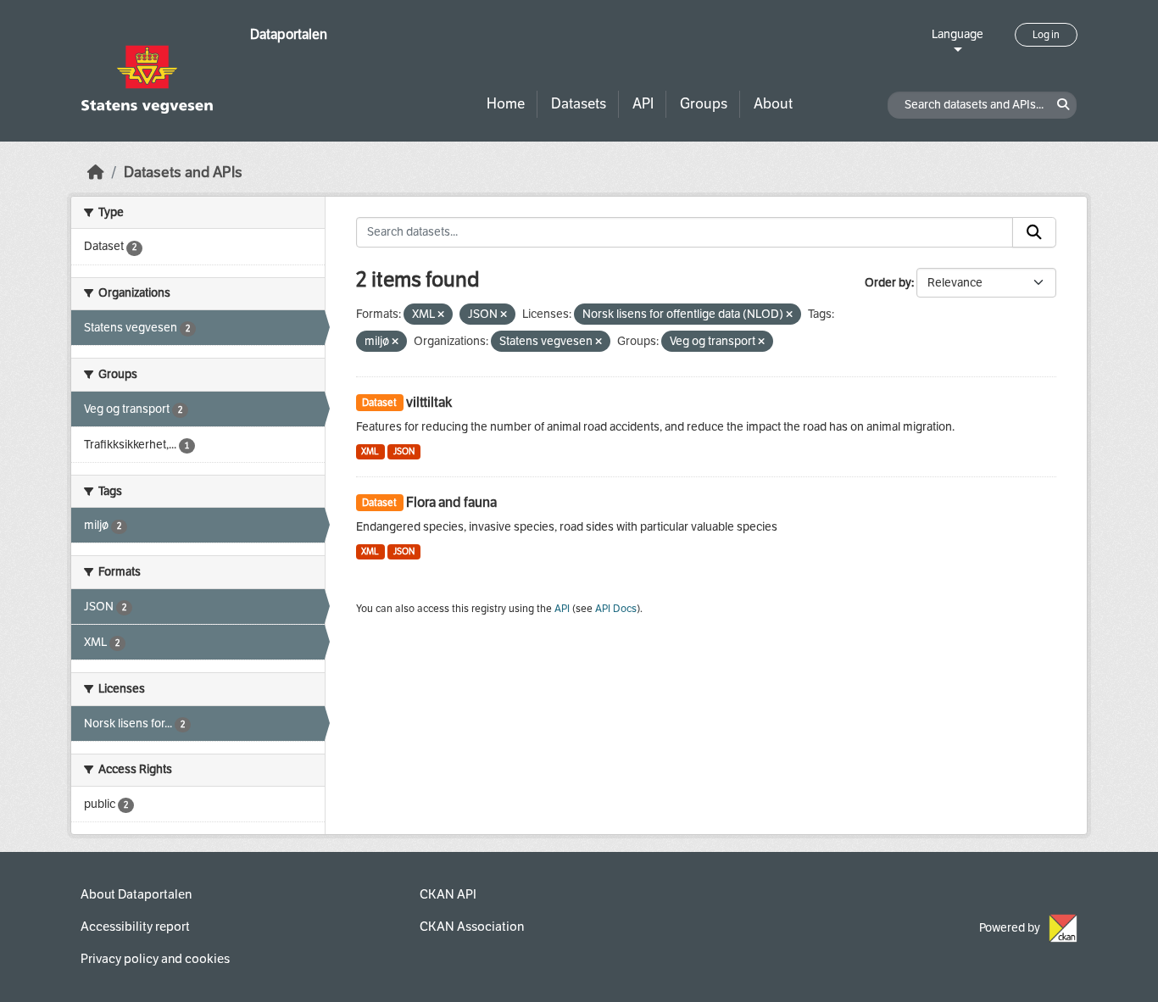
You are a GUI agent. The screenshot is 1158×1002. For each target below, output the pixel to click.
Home (506, 104)
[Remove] (440, 314)
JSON (404, 451)
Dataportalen (288, 34)
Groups (703, 104)
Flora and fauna (451, 502)
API (643, 104)
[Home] (95, 172)
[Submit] (1034, 232)
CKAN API (448, 894)
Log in (1046, 35)
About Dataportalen (136, 894)
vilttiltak (429, 402)
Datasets (578, 104)
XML (370, 451)
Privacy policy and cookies (155, 958)
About (773, 104)
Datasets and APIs (183, 172)
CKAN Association (472, 926)
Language (957, 34)
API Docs (616, 609)
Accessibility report (135, 926)
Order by (888, 283)
